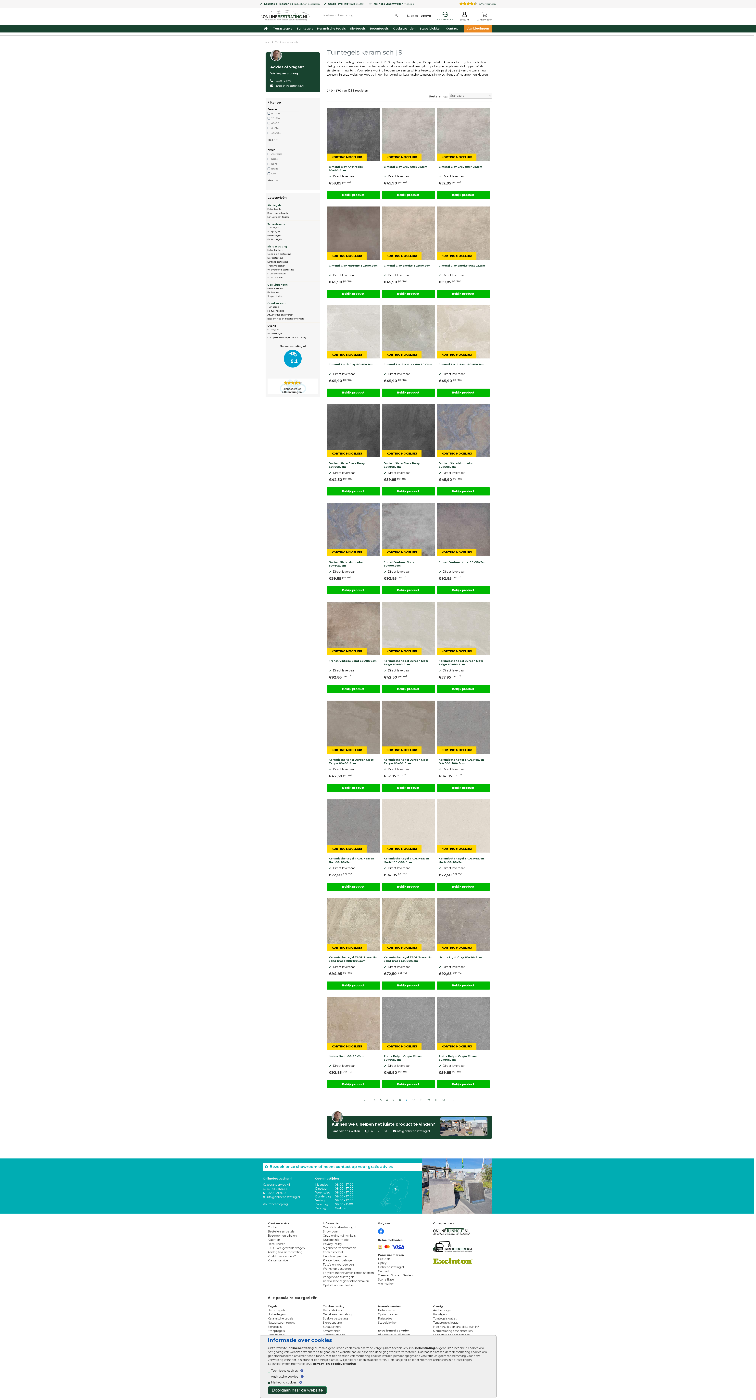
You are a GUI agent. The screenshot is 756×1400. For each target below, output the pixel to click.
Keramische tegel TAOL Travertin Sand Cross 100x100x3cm (353, 959)
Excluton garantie (335, 1256)
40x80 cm (277, 123)
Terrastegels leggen (446, 1322)
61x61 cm (276, 128)
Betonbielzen (387, 1310)
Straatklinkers (275, 277)
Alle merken (386, 1283)
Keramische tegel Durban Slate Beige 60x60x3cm (461, 662)
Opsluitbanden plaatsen (339, 1285)
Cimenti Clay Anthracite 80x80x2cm (346, 168)
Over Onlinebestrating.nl (339, 1227)
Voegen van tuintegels (338, 1277)
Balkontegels (274, 239)
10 (413, 1100)
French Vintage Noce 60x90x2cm (462, 562)
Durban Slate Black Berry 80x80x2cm (402, 465)
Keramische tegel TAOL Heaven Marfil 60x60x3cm (461, 860)
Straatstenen (332, 1331)
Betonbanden (275, 288)
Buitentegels (274, 235)
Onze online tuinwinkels (339, 1235)
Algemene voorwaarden (339, 1248)
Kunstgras (273, 329)
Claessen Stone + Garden (395, 1275)
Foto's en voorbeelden (338, 1264)
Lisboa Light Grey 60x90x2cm (460, 957)
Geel (273, 173)
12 (428, 1100)
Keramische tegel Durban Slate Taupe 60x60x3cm (406, 761)
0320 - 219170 (284, 80)
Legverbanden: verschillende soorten (348, 1273)
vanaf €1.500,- (346, 3)
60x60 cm (277, 113)
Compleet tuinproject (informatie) (286, 337)
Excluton (302, 3)
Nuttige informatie (336, 1240)
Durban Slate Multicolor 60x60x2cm (456, 465)
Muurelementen (276, 273)
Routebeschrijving (275, 1204)
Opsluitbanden (404, 28)
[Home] (285, 14)
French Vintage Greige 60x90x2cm (400, 563)
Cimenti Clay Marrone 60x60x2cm (353, 265)
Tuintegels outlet (445, 1318)
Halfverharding (275, 310)
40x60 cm (277, 132)
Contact (452, 28)
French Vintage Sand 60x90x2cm (353, 660)
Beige (274, 158)
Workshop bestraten (337, 1268)
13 (436, 1100)
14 (443, 1100)
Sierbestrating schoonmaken (453, 1331)
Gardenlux (385, 1271)
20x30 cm (277, 118)
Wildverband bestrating (280, 269)
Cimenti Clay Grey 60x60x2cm (405, 166)
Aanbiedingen (478, 28)
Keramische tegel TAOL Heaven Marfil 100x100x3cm (406, 860)
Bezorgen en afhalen (282, 1235)
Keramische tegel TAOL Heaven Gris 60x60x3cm (351, 860)
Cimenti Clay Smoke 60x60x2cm (407, 265)
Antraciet (276, 153)
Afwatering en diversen (280, 314)
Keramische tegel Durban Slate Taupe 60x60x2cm (351, 761)
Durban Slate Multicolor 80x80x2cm (346, 563)
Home (267, 42)
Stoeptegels (273, 231)
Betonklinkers (275, 249)
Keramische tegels (331, 28)
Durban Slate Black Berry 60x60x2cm (347, 465)
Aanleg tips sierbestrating (285, 1252)
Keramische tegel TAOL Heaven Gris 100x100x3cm (461, 761)
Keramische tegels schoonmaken (346, 1281)
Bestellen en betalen (282, 1231)
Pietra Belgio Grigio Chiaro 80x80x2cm (458, 1058)
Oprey (382, 1263)
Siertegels (358, 28)
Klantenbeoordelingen (338, 1260)
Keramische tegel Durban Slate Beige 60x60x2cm (406, 662)
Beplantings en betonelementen (285, 318)
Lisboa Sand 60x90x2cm (346, 1056)
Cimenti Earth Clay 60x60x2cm (351, 364)
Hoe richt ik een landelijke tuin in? (456, 1327)
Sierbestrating (277, 246)
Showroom (330, 1231)
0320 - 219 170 (378, 1131)
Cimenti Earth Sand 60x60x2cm (462, 364)
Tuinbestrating (334, 1306)
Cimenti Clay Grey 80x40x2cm (460, 166)
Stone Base (386, 1279)
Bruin (274, 168)
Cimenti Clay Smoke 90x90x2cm (462, 265)
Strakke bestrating (277, 261)
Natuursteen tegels (278, 216)
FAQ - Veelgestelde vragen (286, 1248)
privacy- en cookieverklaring (334, 1364)
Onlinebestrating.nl (391, 1267)
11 (421, 1100)
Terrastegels (282, 28)
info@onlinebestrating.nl (290, 85)
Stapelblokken (431, 28)
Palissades (273, 292)
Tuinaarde (273, 306)
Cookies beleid (333, 1252)
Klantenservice (278, 1260)
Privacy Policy (332, 1244)
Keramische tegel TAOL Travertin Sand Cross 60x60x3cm (408, 959)
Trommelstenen (276, 265)
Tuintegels (304, 28)
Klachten (274, 1240)
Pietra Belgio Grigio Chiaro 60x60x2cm (403, 1058)
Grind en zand (276, 303)
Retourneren (276, 1244)
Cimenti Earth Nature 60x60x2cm (408, 364)
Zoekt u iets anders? (282, 1256)
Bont (274, 163)
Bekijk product (353, 195)
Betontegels (379, 28)
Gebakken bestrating (279, 253)
